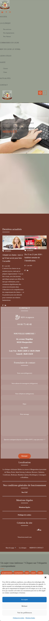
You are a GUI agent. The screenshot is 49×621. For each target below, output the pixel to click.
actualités (9, 202)
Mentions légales (30, 618)
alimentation (7, 573)
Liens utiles (5, 56)
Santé (2, 62)
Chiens (5, 68)
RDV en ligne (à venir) (10, 49)
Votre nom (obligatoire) (24, 373)
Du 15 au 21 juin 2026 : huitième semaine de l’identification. (33, 257)
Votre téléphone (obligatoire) (24, 394)
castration (18, 573)
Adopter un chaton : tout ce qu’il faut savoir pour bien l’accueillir (12, 258)
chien (40, 573)
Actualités (5, 78)
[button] (45, 577)
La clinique (5, 23)
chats (33, 573)
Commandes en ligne (9, 43)
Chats (5, 72)
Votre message (24, 414)
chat (27, 573)
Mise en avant (21, 202)
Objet (24, 404)
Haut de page (10, 548)
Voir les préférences (24, 613)
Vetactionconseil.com (25, 537)
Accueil (3, 17)
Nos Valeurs (7, 36)
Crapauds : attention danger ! (16, 206)
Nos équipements (8, 33)
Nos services (7, 29)
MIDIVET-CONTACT (36, 548)
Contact (4, 85)
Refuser (24, 606)
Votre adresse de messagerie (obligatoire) (25, 383)
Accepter (24, 599)
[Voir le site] (39, 529)
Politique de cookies (18, 618)
